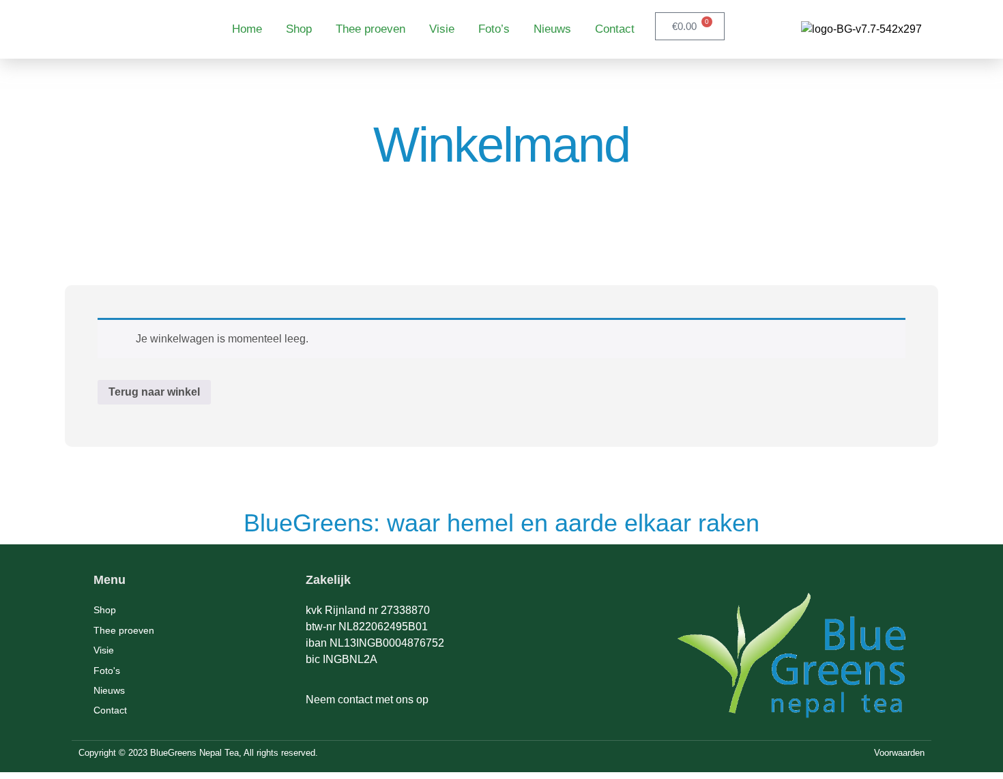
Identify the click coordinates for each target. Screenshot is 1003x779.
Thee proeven (370, 29)
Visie (441, 29)
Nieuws (552, 29)
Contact (615, 29)
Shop (299, 29)
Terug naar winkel (154, 392)
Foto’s (494, 29)
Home (247, 29)
